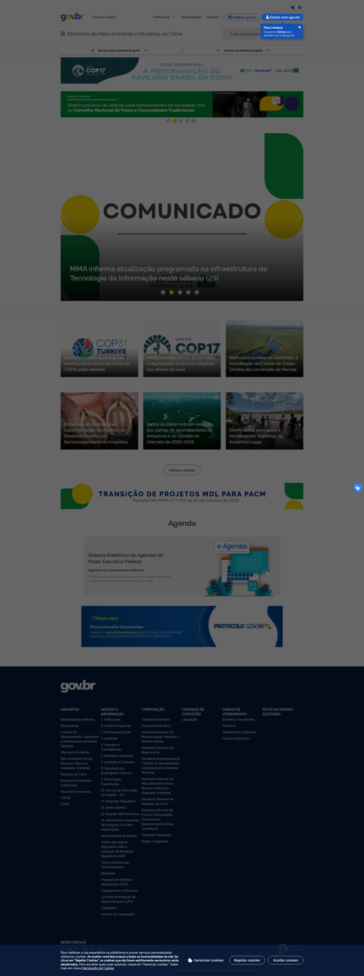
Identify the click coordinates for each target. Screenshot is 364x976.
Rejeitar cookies (247, 960)
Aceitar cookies (285, 960)
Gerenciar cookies (208, 960)
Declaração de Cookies (98, 968)
